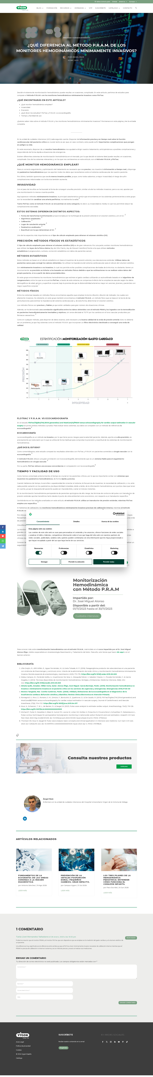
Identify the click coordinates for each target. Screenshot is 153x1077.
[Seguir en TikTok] (126, 1041)
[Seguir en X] (106, 1041)
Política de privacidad (23, 1046)
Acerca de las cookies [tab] (110, 521)
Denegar (44, 562)
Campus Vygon (70, 885)
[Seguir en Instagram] (110, 1041)
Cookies (19, 1050)
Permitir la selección (76, 562)
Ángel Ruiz (78, 57)
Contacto (127, 8)
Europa (132, 1)
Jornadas (79, 8)
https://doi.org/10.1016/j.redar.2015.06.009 (99, 674)
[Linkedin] (25, 819)
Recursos (64, 8)
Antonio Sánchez (28, 885)
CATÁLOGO (113, 8)
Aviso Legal (20, 1042)
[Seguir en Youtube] (118, 1041)
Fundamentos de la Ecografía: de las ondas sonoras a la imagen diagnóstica (33, 878)
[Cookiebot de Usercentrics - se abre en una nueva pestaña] (114, 514)
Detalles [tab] (76, 521)
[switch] (64, 553)
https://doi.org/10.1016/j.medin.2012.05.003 (43, 683)
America (122, 1)
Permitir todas (108, 562)
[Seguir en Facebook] (102, 1041)
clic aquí (120, 652)
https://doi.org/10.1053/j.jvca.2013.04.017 (60, 703)
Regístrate (63, 1048)
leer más (22, 891)
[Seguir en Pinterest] (122, 1041)
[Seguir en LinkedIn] (114, 1041)
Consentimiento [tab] (43, 521)
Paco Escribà (112, 888)
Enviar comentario (128, 1002)
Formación (51, 8)
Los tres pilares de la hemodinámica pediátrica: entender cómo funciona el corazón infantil (117, 879)
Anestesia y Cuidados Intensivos (76, 38)
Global (114, 1)
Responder (131, 938)
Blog (39, 8)
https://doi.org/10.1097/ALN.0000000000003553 (41, 709)
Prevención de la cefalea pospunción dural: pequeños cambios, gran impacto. (75, 878)
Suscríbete (100, 8)
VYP (90, 8)
